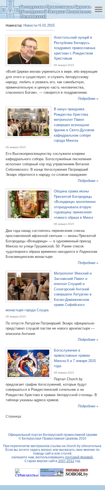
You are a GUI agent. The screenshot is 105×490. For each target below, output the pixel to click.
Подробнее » (88, 99)
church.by (73, 446)
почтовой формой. (79, 457)
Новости (30, 25)
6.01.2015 (47, 25)
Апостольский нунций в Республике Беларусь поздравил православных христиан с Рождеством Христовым (75, 47)
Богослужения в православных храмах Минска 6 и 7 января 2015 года (75, 358)
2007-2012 (66, 461)
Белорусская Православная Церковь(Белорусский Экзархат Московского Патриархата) (55, 11)
